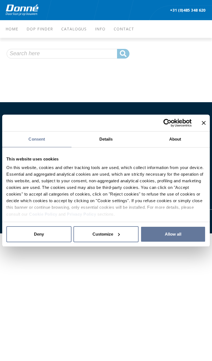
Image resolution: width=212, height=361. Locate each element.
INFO (100, 28)
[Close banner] (204, 123)
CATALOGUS (74, 28)
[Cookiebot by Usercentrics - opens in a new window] (167, 123)
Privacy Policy (81, 214)
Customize (102, 234)
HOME (12, 28)
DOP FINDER (39, 28)
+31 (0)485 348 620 (188, 10)
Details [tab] (106, 139)
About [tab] (175, 139)
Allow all (173, 234)
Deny (39, 234)
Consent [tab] (36, 139)
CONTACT (124, 28)
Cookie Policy (43, 214)
